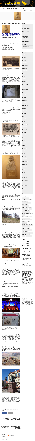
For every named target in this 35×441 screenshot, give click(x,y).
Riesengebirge (27, 226)
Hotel (29, 284)
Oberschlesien (24, 222)
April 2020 (24, 174)
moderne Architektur (29, 286)
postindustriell (24, 278)
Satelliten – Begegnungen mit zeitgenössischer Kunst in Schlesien (27, 266)
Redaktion (8, 8)
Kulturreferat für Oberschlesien (26, 216)
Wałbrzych (28, 234)
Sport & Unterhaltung (26, 46)
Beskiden (31, 278)
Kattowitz (31, 213)
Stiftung (31, 284)
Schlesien (27, 228)
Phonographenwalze (28, 303)
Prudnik (32, 282)
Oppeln (23, 226)
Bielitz (26, 278)
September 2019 (25, 185)
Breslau (28, 199)
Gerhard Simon (23, 296)
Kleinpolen (29, 276)
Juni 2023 (24, 113)
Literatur (26, 219)
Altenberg (31, 280)
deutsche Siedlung (27, 296)
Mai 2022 (24, 134)
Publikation (26, 258)
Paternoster (23, 298)
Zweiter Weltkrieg (25, 252)
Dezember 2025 (25, 65)
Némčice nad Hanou (24, 300)
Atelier (30, 282)
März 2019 (24, 193)
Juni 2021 (24, 151)
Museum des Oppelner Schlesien (26, 301)
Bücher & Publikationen (26, 28)
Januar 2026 (24, 63)
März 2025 (24, 79)
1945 (23, 198)
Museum (30, 219)
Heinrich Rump (31, 297)
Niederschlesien (6, 419)
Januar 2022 (24, 140)
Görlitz (23, 210)
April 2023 (24, 116)
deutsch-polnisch (24, 204)
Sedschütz (32, 303)
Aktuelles (3, 8)
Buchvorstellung (24, 202)
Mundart (11, 418)
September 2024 (25, 89)
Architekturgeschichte (26, 264)
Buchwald (25, 282)
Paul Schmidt (29, 299)
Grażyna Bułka (25, 286)
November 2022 (25, 124)
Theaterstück (23, 283)
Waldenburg (24, 234)
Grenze (25, 274)
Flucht (29, 258)
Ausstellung (24, 199)
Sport (23, 231)
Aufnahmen (30, 304)
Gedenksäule (30, 302)
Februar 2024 (25, 100)
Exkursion (30, 207)
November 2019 (25, 182)
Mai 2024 (24, 95)
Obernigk (11, 419)
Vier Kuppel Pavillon (28, 277)
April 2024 (24, 97)
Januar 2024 (24, 102)
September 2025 (25, 70)
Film (27, 254)
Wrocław (4, 420)
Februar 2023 (25, 119)
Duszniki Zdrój (29, 274)
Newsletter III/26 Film (26, 41)
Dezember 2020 (25, 161)
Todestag (23, 276)
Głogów (26, 283)
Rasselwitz (23, 304)
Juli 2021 (24, 150)
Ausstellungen (25, 26)
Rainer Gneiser (27, 298)
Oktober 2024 (25, 87)
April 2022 (24, 135)
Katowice (27, 213)
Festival (27, 272)
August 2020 (25, 167)
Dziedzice (23, 302)
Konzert (26, 259)
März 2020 (24, 175)
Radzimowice (28, 280)
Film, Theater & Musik (26, 31)
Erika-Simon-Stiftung (28, 275)
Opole (23, 258)
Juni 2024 (24, 94)
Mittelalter (23, 275)
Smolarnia (25, 304)
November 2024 (25, 86)
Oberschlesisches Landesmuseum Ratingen (27, 225)
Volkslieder (27, 284)
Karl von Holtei (6, 418)
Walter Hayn (31, 298)
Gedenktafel (25, 281)
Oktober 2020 (25, 164)
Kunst (23, 219)
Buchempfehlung (24, 201)
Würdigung (28, 283)
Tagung (26, 231)
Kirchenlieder (25, 302)
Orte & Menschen (6, 416)
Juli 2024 (24, 92)
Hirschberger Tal (24, 273)
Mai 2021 (24, 153)
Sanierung (23, 228)
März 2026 (24, 60)
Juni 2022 (24, 132)
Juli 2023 (24, 111)
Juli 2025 (24, 73)
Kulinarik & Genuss (25, 33)
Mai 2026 (24, 57)
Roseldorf (27, 300)
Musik (23, 221)
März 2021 (24, 156)
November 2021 (25, 143)
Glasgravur (23, 285)
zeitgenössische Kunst (26, 260)
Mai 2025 (24, 76)
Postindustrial (24, 279)
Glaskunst (26, 270)
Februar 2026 (25, 62)
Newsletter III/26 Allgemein (27, 34)
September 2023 (25, 108)
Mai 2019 (24, 191)
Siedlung (31, 299)
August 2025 (25, 71)
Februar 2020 (25, 177)
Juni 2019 (24, 190)
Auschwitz (29, 278)
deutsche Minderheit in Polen (27, 297)
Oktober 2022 (25, 126)
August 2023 (25, 110)
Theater (26, 271)
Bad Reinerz (24, 272)
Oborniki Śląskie (16, 419)
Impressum (22, 8)
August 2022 (25, 129)
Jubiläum (23, 213)
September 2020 (25, 166)
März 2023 (24, 118)
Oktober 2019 (25, 183)
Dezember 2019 (25, 180)
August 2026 (25, 52)
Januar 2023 (24, 121)
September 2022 (25, 127)
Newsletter (17, 8)
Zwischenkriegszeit (27, 285)
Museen (12, 8)
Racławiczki (27, 304)
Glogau (23, 281)
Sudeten (23, 270)
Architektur (26, 198)
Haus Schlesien (27, 210)
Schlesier (26, 276)
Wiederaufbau (24, 277)
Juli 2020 (24, 169)
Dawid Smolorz (30, 271)
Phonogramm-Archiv (24, 303)
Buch (31, 199)
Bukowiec (27, 279)
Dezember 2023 (25, 103)
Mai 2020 (24, 172)
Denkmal (29, 202)
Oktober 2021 (25, 145)
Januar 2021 (24, 159)
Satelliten (23, 259)
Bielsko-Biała (29, 273)
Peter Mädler (23, 299)
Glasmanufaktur (30, 279)
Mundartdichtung (16, 418)
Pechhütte (27, 299)
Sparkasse (25, 298)
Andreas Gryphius (24, 280)
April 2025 (24, 78)
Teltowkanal (28, 302)
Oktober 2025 (25, 68)
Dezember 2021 (25, 142)
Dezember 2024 (25, 84)
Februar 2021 (25, 158)
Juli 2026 (24, 54)
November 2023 (25, 105)
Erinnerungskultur (24, 207)
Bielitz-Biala (30, 272)
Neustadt (28, 282)
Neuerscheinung (25, 263)
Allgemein (24, 25)
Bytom (31, 260)
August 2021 (25, 148)
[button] (4, 413)
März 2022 (24, 137)
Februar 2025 (25, 81)
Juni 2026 (24, 55)
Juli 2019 (24, 188)
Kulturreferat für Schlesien (26, 218)
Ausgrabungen (31, 301)
